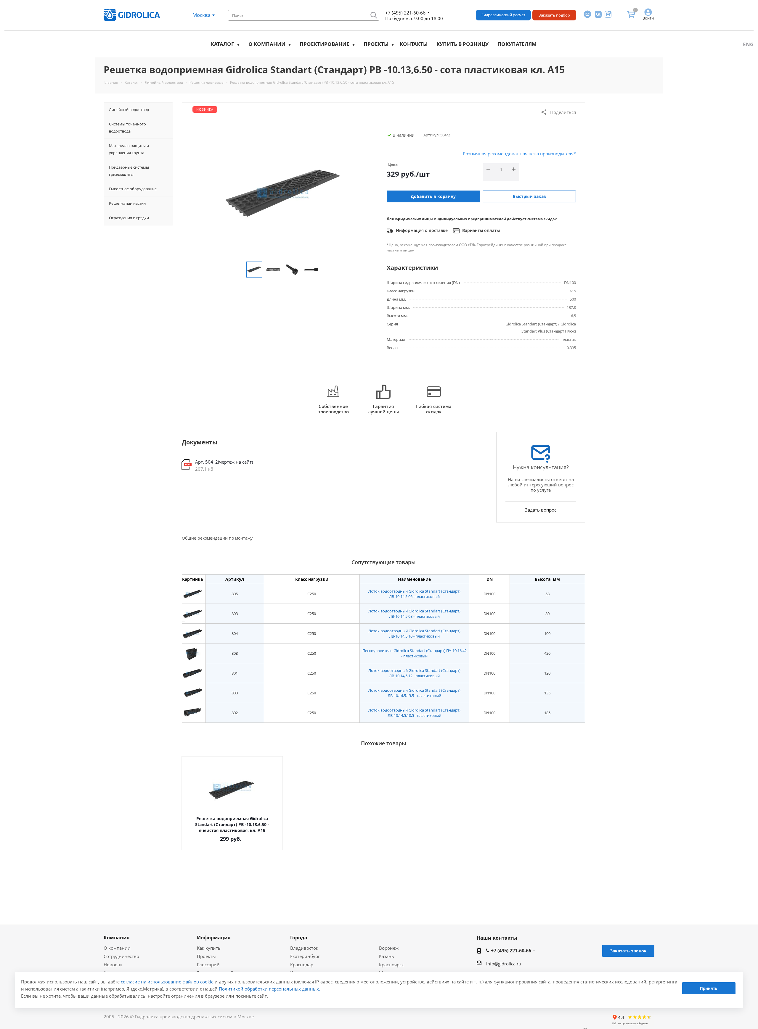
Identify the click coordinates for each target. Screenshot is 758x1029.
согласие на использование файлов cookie (167, 982)
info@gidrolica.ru (503, 964)
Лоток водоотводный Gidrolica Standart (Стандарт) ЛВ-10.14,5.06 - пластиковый (414, 593)
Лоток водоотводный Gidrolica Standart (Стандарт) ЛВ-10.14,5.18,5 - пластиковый (414, 712)
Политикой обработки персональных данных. (269, 989)
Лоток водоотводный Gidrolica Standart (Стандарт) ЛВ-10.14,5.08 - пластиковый (414, 613)
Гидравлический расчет (503, 14)
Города (298, 937)
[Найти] (374, 15)
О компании (266, 44)
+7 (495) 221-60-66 (405, 12)
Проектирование (324, 44)
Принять (708, 988)
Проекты (376, 44)
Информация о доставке (421, 230)
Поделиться (563, 112)
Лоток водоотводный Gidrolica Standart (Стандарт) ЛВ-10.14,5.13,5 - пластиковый (414, 693)
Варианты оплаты (480, 230)
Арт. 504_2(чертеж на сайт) (224, 462)
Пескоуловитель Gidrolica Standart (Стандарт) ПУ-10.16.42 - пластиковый (414, 653)
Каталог (222, 44)
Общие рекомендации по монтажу (217, 538)
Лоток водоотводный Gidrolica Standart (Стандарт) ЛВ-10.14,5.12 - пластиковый (414, 673)
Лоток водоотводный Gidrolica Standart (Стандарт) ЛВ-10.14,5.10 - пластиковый (414, 633)
